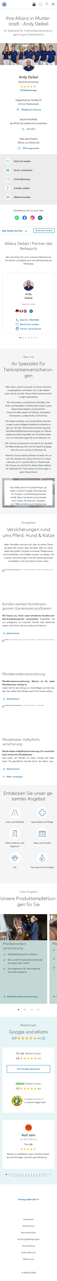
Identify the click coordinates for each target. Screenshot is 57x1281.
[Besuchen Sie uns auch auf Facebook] (24, 218)
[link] (17, 179)
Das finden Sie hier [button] (12, 230)
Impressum (28, 1219)
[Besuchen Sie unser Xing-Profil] (40, 218)
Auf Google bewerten (28, 1069)
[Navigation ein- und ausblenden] (53, 4)
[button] (28, 65)
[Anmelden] (47, 4)
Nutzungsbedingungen (29, 1239)
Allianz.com (28, 1259)
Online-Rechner (28, 1252)
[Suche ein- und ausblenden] (40, 4)
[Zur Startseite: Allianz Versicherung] (4, 4)
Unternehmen (28, 1246)
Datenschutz (28, 1226)
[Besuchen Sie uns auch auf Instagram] (32, 218)
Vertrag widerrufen (27, 1199)
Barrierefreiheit (28, 1232)
